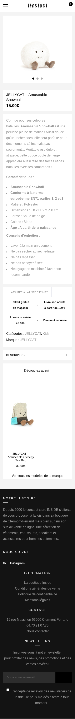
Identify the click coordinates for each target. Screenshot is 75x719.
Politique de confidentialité (37, 594)
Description (16, 355)
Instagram (17, 563)
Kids (46, 333)
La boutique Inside (37, 582)
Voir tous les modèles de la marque (38, 476)
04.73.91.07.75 (37, 625)
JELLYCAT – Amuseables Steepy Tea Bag (21, 457)
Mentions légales (37, 600)
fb (5, 563)
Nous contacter (37, 631)
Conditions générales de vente (37, 588)
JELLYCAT (33, 333)
